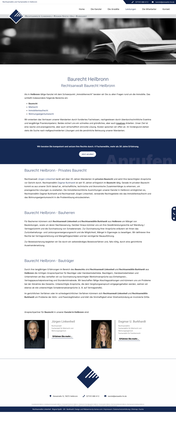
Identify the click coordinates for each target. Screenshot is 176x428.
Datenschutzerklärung (121, 409)
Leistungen (130, 9)
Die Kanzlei (96, 9)
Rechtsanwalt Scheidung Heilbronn (135, 404)
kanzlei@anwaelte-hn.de (165, 2)
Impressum (108, 409)
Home (82, 9)
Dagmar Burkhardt (66, 182)
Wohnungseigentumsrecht (41, 114)
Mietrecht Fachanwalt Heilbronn (86, 405)
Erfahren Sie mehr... (62, 336)
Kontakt (166, 9)
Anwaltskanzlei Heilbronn (38, 404)
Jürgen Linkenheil (46, 179)
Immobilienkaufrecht (38, 110)
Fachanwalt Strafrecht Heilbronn (70, 404)
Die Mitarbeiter (149, 9)
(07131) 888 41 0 (92, 396)
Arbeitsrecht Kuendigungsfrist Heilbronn (88, 404)
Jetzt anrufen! (87, 154)
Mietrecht (33, 107)
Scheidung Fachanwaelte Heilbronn (53, 404)
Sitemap (134, 409)
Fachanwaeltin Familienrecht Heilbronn (68, 405)
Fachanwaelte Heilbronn (105, 404)
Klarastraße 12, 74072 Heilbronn (65, 396)
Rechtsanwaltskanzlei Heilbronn (119, 404)
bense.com (98, 409)
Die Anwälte (113, 9)
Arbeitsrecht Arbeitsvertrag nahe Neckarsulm (106, 405)
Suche (141, 409)
